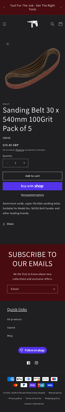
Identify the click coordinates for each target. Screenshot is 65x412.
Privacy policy (15, 398)
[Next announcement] (61, 7)
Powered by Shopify (35, 392)
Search (11, 327)
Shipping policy (52, 398)
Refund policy (55, 392)
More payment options (32, 194)
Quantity (7, 155)
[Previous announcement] (4, 7)
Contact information (34, 403)
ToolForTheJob (18, 392)
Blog (9, 335)
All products (14, 319)
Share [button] (10, 223)
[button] (4, 24)
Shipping (20, 150)
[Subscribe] (54, 289)
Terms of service (33, 398)
